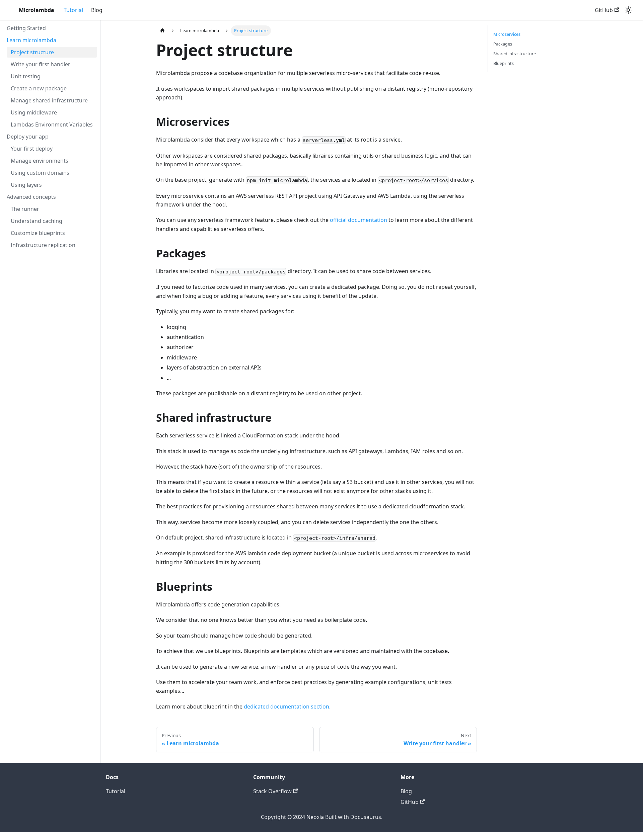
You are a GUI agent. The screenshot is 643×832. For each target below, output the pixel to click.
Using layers (26, 184)
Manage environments (39, 160)
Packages (502, 44)
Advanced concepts (31, 196)
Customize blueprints (38, 233)
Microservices (506, 34)
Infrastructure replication (43, 245)
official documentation (358, 220)
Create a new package (39, 88)
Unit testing (26, 76)
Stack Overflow (272, 791)
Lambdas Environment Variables (52, 124)
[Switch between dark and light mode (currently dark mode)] (628, 10)
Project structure (32, 52)
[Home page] (162, 30)
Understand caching (36, 221)
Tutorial (73, 10)
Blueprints (503, 63)
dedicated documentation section (286, 706)
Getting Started (26, 28)
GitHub (604, 10)
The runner (25, 209)
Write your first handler (40, 64)
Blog (96, 10)
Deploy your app (28, 136)
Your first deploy (32, 148)
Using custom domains (40, 172)
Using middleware (34, 112)
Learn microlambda (31, 40)
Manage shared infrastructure (49, 100)
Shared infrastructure (514, 54)
